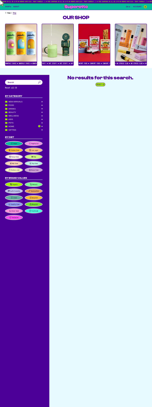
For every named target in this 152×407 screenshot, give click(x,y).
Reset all (9, 87)
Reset (99, 84)
